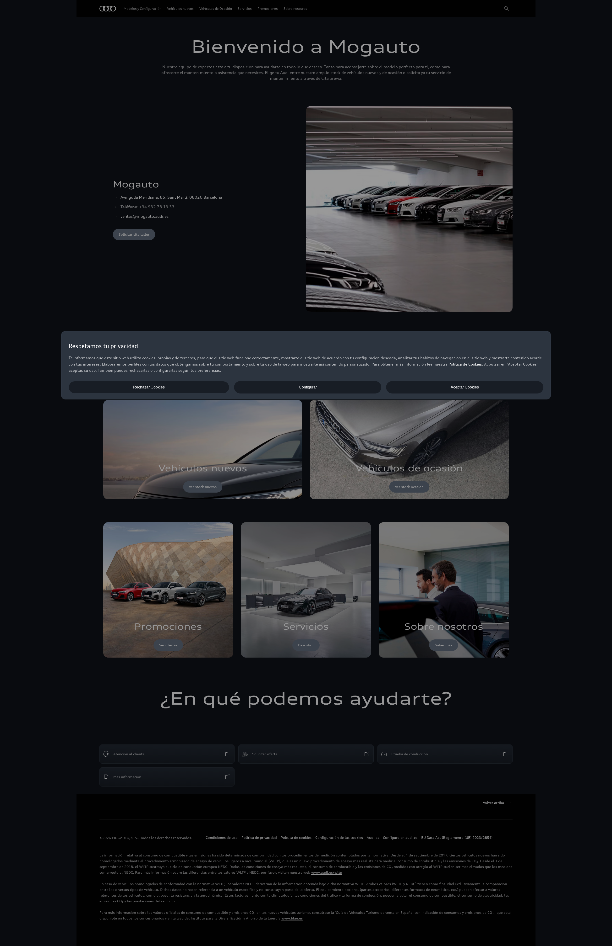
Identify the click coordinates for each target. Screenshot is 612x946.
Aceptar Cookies (465, 387)
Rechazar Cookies (149, 387)
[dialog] (306, 365)
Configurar (308, 387)
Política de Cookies (465, 364)
